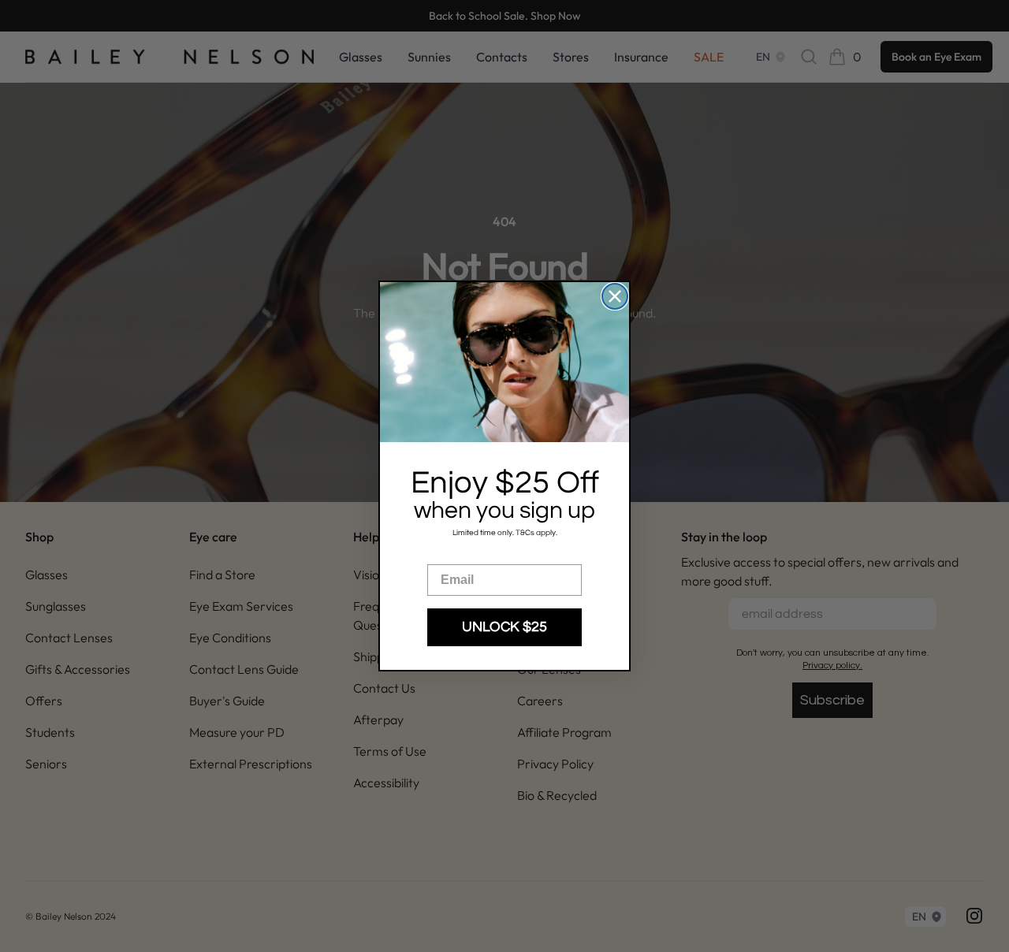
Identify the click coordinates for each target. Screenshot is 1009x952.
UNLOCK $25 (504, 626)
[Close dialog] (614, 296)
